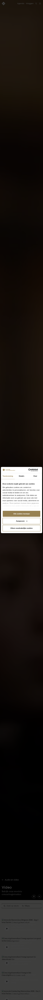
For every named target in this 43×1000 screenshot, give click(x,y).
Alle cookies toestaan (21, 514)
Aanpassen (20, 521)
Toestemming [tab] (8, 476)
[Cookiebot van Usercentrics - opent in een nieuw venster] (30, 469)
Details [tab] (21, 476)
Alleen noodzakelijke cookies (21, 528)
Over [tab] (35, 476)
